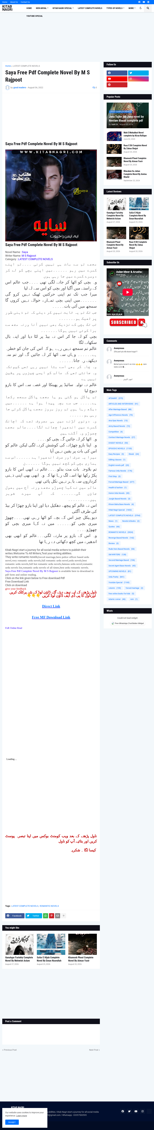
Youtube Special (119, 582)
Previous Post (10, 1050)
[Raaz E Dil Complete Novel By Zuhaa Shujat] (114, 149)
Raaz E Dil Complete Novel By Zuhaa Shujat (135, 147)
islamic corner (117, 599)
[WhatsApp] (45, 915)
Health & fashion (118, 487)
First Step (115, 476)
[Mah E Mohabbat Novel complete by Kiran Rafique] (114, 136)
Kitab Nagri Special (120, 510)
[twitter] (138, 73)
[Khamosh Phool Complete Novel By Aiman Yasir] (82, 944)
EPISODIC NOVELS (120, 448)
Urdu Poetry (116, 577)
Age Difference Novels (121, 415)
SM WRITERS (117, 554)
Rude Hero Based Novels (122, 549)
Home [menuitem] (29, 8)
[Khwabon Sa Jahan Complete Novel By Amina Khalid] (114, 175)
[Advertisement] (77, 37)
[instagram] (138, 78)
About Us (14, 2)
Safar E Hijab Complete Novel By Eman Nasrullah (49, 959)
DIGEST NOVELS (118, 443)
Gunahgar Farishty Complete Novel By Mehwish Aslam (19, 959)
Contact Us (25, 2)
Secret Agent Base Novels (122, 566)
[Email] (57, 915)
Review (114, 543)
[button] (140, 8)
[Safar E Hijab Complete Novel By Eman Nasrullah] (51, 944)
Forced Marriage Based (121, 482)
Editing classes (117, 459)
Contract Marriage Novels (122, 437)
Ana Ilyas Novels (118, 420)
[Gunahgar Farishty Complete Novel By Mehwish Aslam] (19, 944)
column (115, 588)
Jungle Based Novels (119, 499)
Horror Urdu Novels (119, 493)
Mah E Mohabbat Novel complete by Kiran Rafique (135, 134)
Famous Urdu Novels (120, 471)
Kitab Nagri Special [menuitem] (62, 8)
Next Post (93, 1050)
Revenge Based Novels (121, 538)
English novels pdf (119, 465)
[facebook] (139, 2)
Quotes (114, 526)
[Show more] (63, 915)
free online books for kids (121, 593)
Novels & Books (131, 521)
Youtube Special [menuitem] (34, 16)
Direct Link (51, 606)
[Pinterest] (51, 915)
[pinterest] (148, 2)
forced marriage (134, 588)
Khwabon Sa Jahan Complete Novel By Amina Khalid (135, 174)
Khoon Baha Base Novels (121, 504)
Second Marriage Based (122, 560)
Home (4, 2)
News (113, 521)
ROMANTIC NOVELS (49, 906)
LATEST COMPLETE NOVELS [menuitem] (90, 8)
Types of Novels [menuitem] (114, 8)
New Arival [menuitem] (41, 8)
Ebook (134, 454)
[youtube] (144, 2)
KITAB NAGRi (7, 8)
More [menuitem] (131, 8)
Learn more (21, 1115)
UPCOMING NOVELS (120, 571)
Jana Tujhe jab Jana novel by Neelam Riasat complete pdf (126, 118)
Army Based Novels (119, 426)
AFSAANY (116, 398)
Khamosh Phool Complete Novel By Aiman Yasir (80, 959)
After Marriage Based (120, 409)
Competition (116, 432)
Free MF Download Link (51, 617)
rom (134, 599)
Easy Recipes (116, 454)
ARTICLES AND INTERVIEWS (123, 404)
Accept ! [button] (12, 1122)
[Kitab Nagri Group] (138, 84)
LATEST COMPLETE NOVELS (26, 66)
